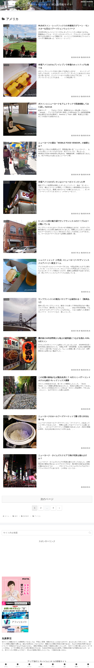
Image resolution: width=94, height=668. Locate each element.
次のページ (47, 499)
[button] (90, 532)
